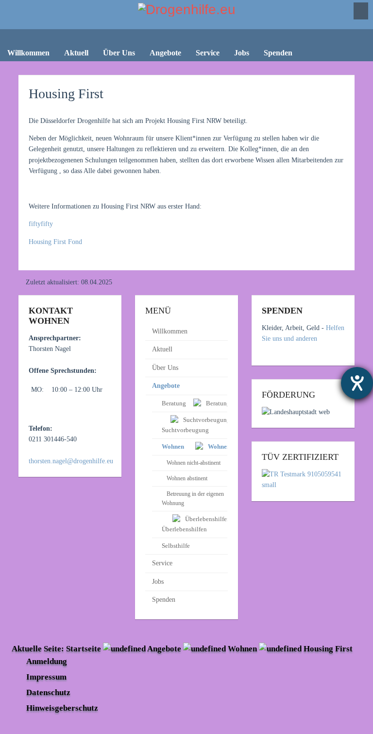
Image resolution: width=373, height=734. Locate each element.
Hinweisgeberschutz (62, 708)
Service (162, 563)
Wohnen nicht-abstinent (193, 462)
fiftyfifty (41, 223)
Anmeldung (46, 661)
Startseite (83, 648)
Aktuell (162, 349)
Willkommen (169, 331)
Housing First (66, 93)
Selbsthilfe (176, 545)
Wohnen (242, 648)
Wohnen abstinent (187, 478)
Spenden (163, 599)
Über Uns (165, 367)
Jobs (158, 581)
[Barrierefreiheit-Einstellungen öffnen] (357, 383)
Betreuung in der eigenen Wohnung (193, 498)
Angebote (166, 385)
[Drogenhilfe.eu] (186, 16)
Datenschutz (48, 692)
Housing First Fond (55, 241)
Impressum (46, 677)
